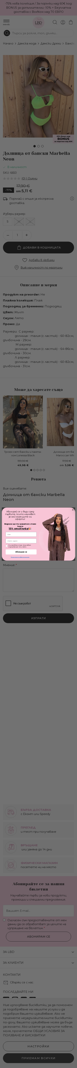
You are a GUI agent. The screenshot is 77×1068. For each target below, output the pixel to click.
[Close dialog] (72, 509)
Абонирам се (21, 552)
